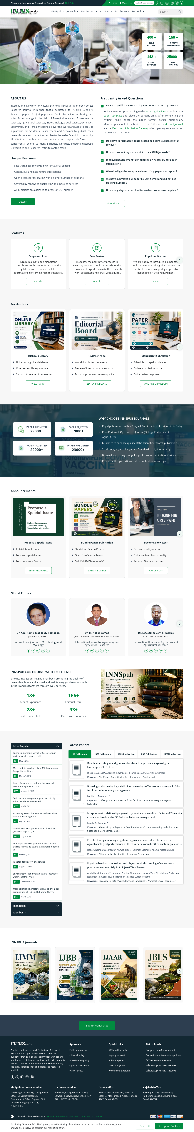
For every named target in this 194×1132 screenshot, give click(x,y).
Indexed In (19, 905)
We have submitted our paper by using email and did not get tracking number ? (141, 180)
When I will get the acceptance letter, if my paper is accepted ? (141, 171)
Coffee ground (106, 800)
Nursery (155, 800)
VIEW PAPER (38, 383)
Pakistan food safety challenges (29, 861)
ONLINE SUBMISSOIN (156, 383)
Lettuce (146, 800)
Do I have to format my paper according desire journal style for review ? (142, 142)
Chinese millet (106, 854)
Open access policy (79, 1065)
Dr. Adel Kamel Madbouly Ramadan (38, 633)
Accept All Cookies (169, 1126)
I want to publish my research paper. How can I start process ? (142, 105)
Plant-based (149, 777)
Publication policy (78, 1050)
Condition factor (134, 827)
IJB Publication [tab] (79, 754)
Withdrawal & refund (119, 1070)
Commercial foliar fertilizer (128, 800)
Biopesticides (117, 777)
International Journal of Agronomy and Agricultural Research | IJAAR (119, 994)
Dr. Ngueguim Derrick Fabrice (156, 633)
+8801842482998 (167, 1065)
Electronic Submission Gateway (130, 128)
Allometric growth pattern (112, 827)
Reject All (145, 1126)
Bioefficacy (104, 777)
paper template (113, 115)
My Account (127, 3)
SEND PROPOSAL (38, 570)
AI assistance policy (79, 1060)
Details (23, 201)
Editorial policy (76, 1055)
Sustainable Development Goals (103, 830)
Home (114, 3)
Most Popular (21, 746)
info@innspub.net (166, 1050)
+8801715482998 (167, 1070)
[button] (180, 260)
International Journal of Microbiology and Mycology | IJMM (30, 994)
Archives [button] (105, 11)
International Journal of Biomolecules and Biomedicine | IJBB (74, 994)
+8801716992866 (162, 1060)
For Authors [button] (88, 11)
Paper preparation (118, 1055)
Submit (144, 3)
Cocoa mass (105, 880)
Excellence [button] (121, 11)
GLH (127, 777)
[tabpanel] (126, 821)
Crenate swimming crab (155, 827)
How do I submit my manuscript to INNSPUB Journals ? (138, 152)
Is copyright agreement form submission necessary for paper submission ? (141, 161)
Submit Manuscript (97, 1025)
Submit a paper (116, 1060)
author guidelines (156, 111)
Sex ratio (173, 827)
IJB (15, 761)
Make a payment (117, 1065)
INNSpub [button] (56, 11)
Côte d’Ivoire (118, 880)
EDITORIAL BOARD (97, 383)
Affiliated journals (118, 1050)
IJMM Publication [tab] (172, 754)
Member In (19, 912)
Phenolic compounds (135, 880)
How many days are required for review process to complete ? (142, 190)
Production (143, 854)
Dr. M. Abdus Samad (97, 633)
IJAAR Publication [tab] (126, 754)
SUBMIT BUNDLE (97, 570)
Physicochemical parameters (162, 880)
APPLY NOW (156, 570)
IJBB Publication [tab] (149, 754)
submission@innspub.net (168, 1055)
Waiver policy (76, 1070)
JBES (16, 791)
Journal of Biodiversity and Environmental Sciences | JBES (163, 996)
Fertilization (120, 854)
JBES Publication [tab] (103, 754)
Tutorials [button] (137, 11)
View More (116, 204)
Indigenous (136, 777)
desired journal (174, 124)
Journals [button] (71, 11)
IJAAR (16, 836)
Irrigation (132, 854)
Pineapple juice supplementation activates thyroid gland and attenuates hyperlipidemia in (36, 846)
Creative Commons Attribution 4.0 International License (74, 1116)
